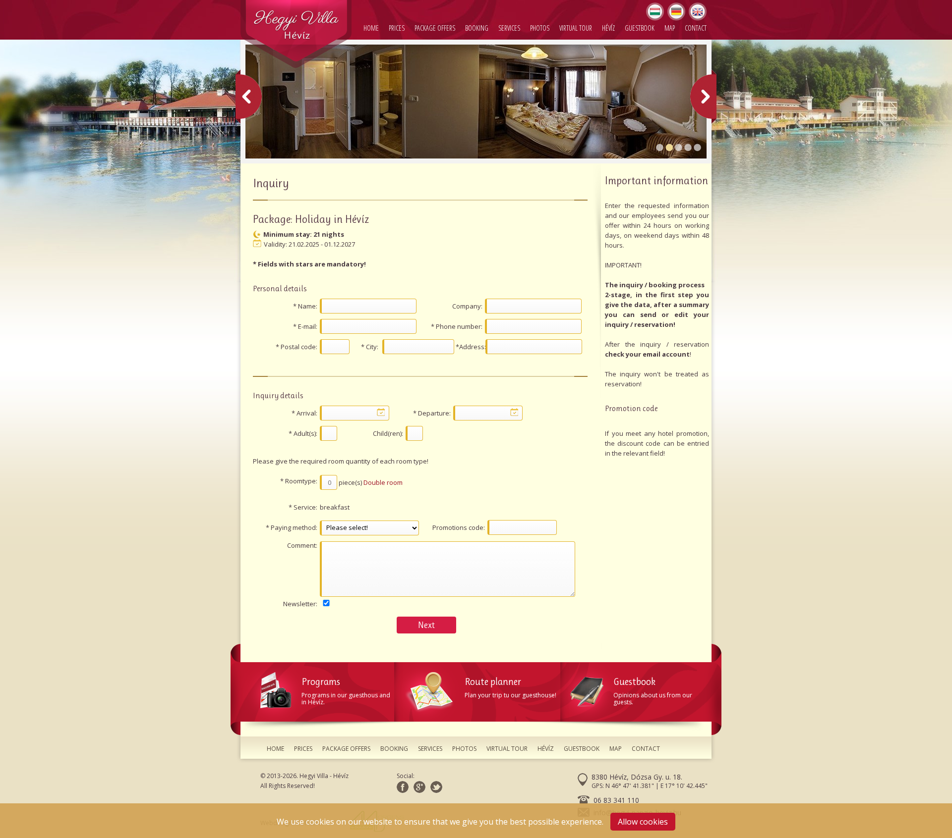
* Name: (305, 306)
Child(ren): (388, 433)
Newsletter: (300, 603)
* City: (369, 346)
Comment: (302, 545)
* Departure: (432, 413)
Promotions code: (458, 527)
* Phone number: (456, 326)
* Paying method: (291, 527)
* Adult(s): (303, 433)
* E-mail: (305, 326)
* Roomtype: (298, 480)
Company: (467, 306)
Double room (383, 482)
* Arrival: (304, 413)
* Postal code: (296, 346)
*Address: (470, 346)
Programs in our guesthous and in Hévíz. (345, 691)
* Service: (303, 507)
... (381, 412)
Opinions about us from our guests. (652, 691)
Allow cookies (643, 821)
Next (426, 625)
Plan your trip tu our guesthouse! (510, 687)
